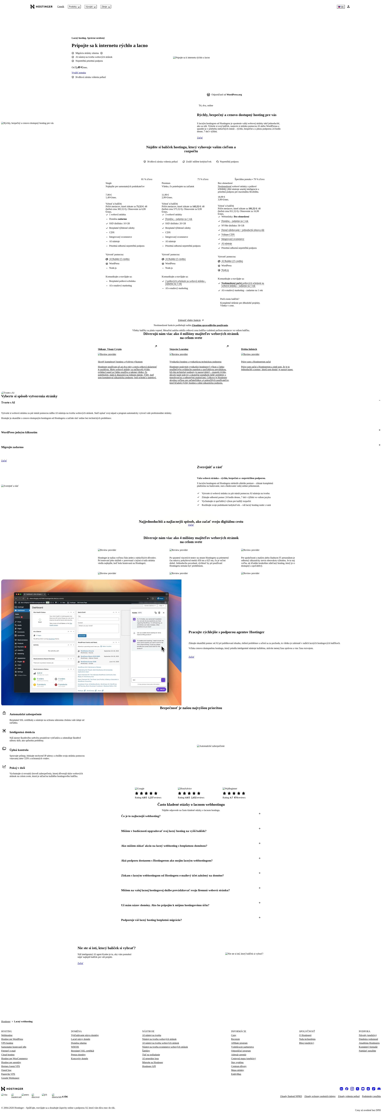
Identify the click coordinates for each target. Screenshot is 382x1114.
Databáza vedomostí (368, 1039)
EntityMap (236, 1074)
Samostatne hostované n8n (13, 1047)
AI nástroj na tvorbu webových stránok (160, 1043)
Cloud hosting (7, 1054)
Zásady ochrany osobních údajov (320, 1096)
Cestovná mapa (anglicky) (243, 1058)
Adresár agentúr (238, 1054)
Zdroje (104, 7)
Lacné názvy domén (80, 1039)
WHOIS (75, 1047)
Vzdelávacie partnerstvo (242, 1047)
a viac (65, 1096)
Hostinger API (149, 1066)
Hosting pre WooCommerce (14, 1058)
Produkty (73, 7)
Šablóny (146, 1050)
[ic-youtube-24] (363, 1089)
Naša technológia (307, 1039)
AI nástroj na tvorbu (151, 1035)
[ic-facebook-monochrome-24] (347, 1089)
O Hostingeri (305, 1035)
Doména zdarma (79, 1043)
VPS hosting (7, 1043)
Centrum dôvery (239, 1066)
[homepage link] (42, 6)
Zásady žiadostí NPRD (291, 1096)
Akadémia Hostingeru (369, 1043)
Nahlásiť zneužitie (367, 1050)
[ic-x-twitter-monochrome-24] (357, 1089)
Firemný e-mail (8, 1050)
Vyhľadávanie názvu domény (85, 1035)
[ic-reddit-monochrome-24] (368, 1089)
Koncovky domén (79, 1058)
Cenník (60, 6)
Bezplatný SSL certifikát (82, 1050)
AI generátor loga (150, 1058)
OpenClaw (6, 1070)
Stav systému (237, 1062)
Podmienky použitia (371, 1096)
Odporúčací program (241, 1050)
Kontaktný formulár (368, 1047)
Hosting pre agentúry (11, 1062)
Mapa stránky (237, 1070)
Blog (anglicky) (306, 1043)
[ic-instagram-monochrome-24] (352, 1089)
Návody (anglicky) (368, 1035)
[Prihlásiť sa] (348, 7)
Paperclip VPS (8, 1074)
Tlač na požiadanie (151, 1054)
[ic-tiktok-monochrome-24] (373, 1089)
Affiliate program (239, 1043)
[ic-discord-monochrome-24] (379, 1089)
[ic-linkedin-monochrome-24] (341, 1089)
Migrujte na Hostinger (152, 1062)
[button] (191, 402)
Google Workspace (10, 1078)
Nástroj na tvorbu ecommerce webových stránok (165, 1047)
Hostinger (5, 1021)
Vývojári (89, 7)
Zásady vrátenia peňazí (349, 1096)
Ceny (233, 1035)
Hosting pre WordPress (12, 1039)
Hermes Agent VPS (10, 1066)
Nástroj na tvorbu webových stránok (159, 1039)
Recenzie (235, 1039)
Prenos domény (78, 1054)
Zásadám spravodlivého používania (210, 325)
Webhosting (6, 1035)
